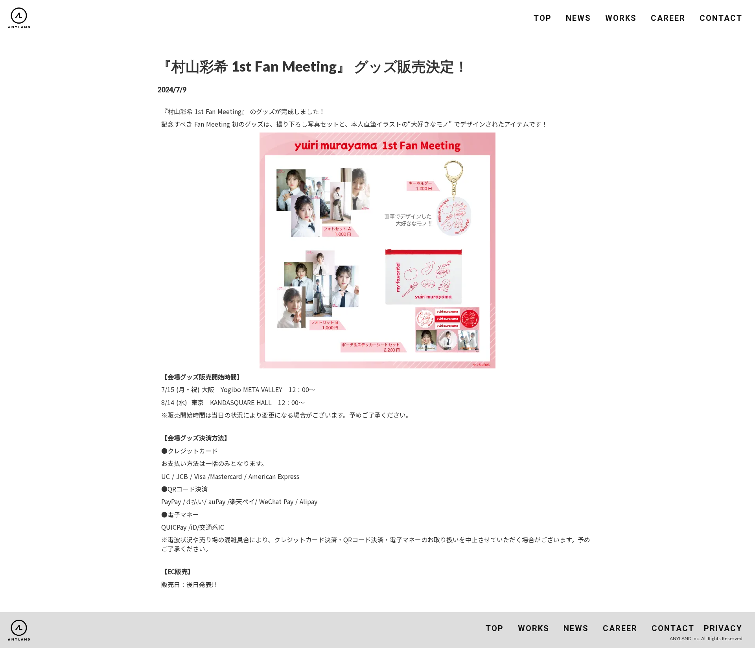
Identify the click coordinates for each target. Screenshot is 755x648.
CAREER (668, 18)
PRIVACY (723, 628)
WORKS (621, 18)
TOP (543, 18)
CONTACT (721, 18)
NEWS (578, 18)
